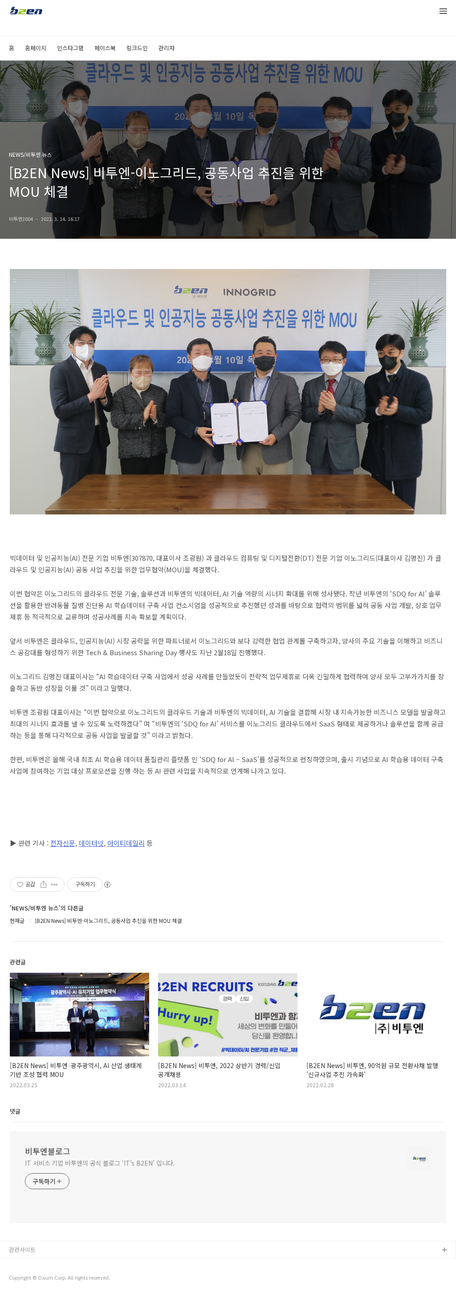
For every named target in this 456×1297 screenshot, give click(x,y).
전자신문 (62, 843)
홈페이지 (35, 48)
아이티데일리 (126, 843)
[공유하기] (43, 884)
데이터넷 (91, 843)
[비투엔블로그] (26, 11)
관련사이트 (22, 1249)
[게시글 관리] (54, 884)
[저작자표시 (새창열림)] (107, 884)
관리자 (167, 48)
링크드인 (137, 48)
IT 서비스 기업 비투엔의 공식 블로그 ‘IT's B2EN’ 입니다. (100, 1162)
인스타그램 (70, 48)
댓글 (15, 1111)
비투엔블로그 (47, 1151)
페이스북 (105, 48)
